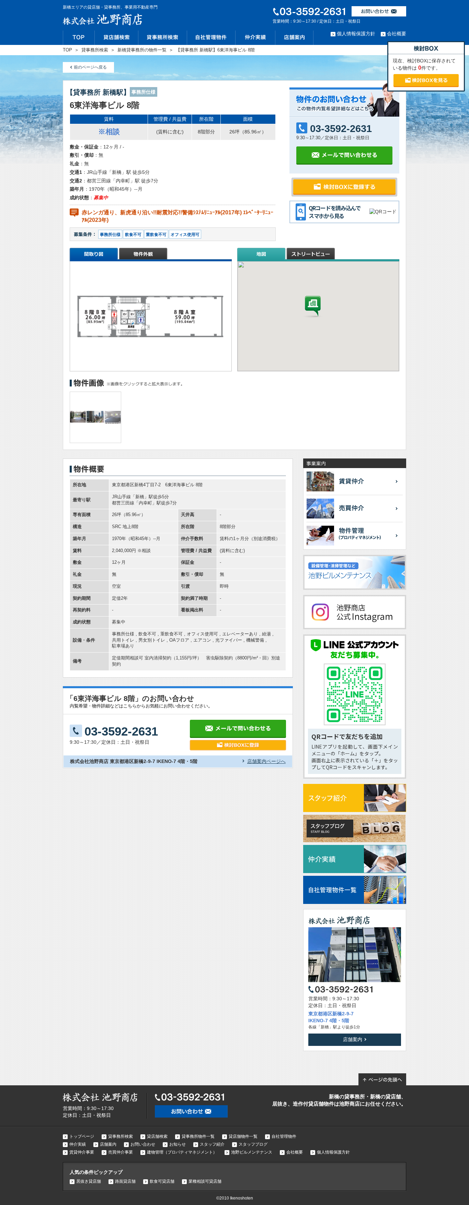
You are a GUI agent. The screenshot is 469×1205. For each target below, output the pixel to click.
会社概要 (396, 33)
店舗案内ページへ (266, 761)
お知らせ (177, 1144)
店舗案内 (352, 1039)
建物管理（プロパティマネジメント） (182, 1152)
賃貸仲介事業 (81, 1152)
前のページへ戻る (90, 67)
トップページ (81, 1136)
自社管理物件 (284, 1136)
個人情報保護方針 (356, 33)
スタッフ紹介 (212, 1144)
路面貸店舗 (125, 1181)
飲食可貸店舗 (162, 1181)
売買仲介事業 (120, 1152)
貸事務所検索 (120, 1136)
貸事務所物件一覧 (198, 1136)
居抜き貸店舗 (88, 1181)
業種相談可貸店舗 (204, 1181)
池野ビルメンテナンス (251, 1152)
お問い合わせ (142, 1144)
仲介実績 (77, 1144)
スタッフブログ (253, 1144)
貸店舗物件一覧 (243, 1136)
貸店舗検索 (157, 1136)
